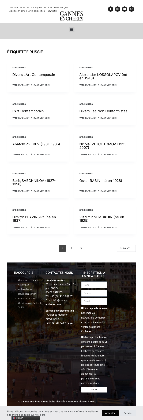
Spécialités (19, 67)
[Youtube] (124, 9)
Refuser (128, 413)
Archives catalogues (59, 7)
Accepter (110, 413)
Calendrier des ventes (19, 7)
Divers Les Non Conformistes (103, 111)
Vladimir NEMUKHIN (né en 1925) (101, 219)
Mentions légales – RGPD (82, 401)
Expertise (13, 11)
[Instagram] (117, 9)
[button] (71, 29)
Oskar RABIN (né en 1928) (100, 181)
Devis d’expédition (36, 11)
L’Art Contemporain (28, 111)
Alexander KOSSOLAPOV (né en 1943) (103, 76)
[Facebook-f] (110, 9)
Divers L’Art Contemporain (33, 75)
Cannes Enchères (30, 401)
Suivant (125, 248)
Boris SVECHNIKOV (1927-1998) (34, 182)
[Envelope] (131, 9)
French (19, 418)
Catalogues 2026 (39, 7)
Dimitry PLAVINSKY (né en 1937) (34, 219)
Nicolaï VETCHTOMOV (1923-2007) (103, 146)
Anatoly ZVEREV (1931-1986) (36, 144)
